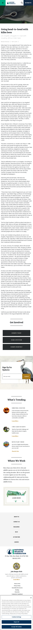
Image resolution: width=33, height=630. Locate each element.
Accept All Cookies (16, 627)
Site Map (17, 590)
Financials (17, 592)
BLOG (16, 532)
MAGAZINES (17, 527)
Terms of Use (17, 583)
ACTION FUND (16, 537)
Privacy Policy (17, 585)
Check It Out (15, 451)
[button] (26, 376)
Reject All (16, 622)
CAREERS (16, 542)
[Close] (31, 598)
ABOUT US (16, 516)
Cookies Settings (16, 617)
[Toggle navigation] (3, 3)
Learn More (15, 421)
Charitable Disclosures (17, 587)
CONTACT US (16, 521)
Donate (28, 3)
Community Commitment (17, 594)
